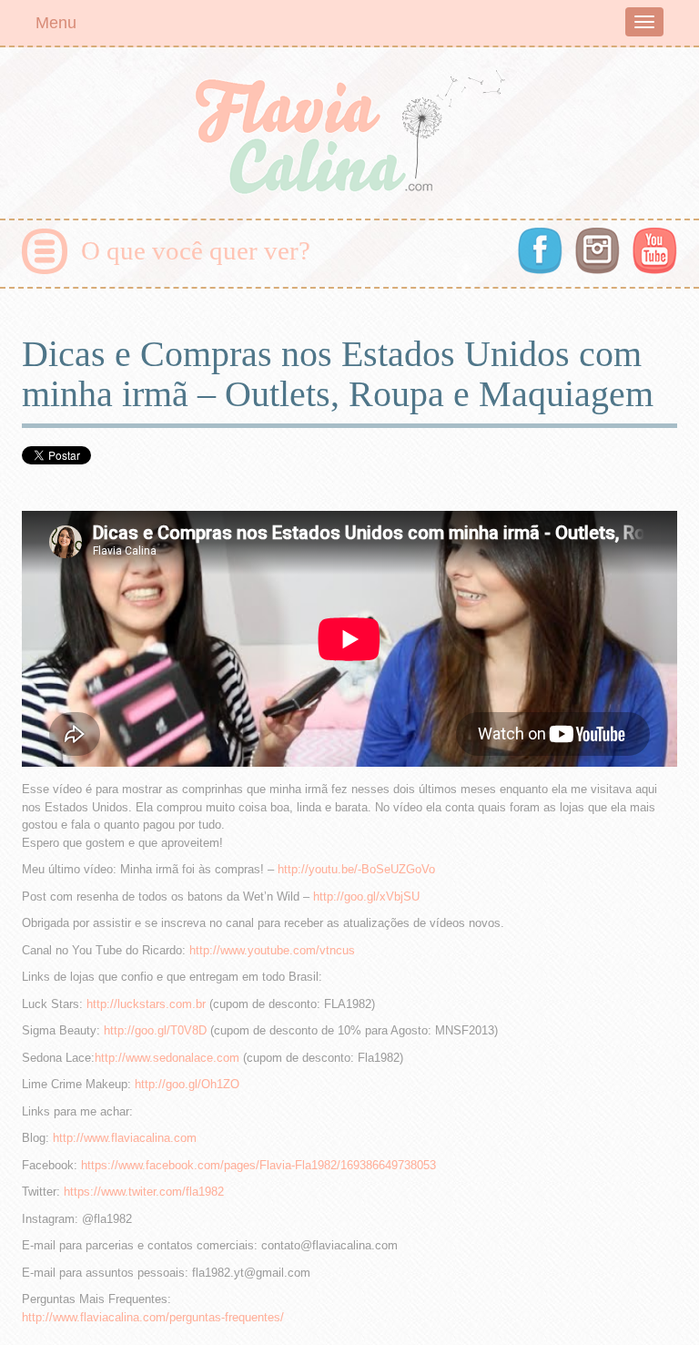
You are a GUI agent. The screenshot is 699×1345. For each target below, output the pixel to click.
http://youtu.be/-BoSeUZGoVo (356, 869)
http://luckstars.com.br (146, 1004)
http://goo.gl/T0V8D (155, 1030)
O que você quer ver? (195, 250)
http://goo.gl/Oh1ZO (187, 1084)
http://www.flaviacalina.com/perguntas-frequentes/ (153, 1317)
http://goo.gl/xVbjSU (366, 896)
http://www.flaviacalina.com (125, 1138)
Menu (55, 23)
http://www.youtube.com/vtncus (272, 950)
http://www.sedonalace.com (167, 1058)
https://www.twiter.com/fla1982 (144, 1191)
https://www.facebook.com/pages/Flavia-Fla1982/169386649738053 (258, 1165)
